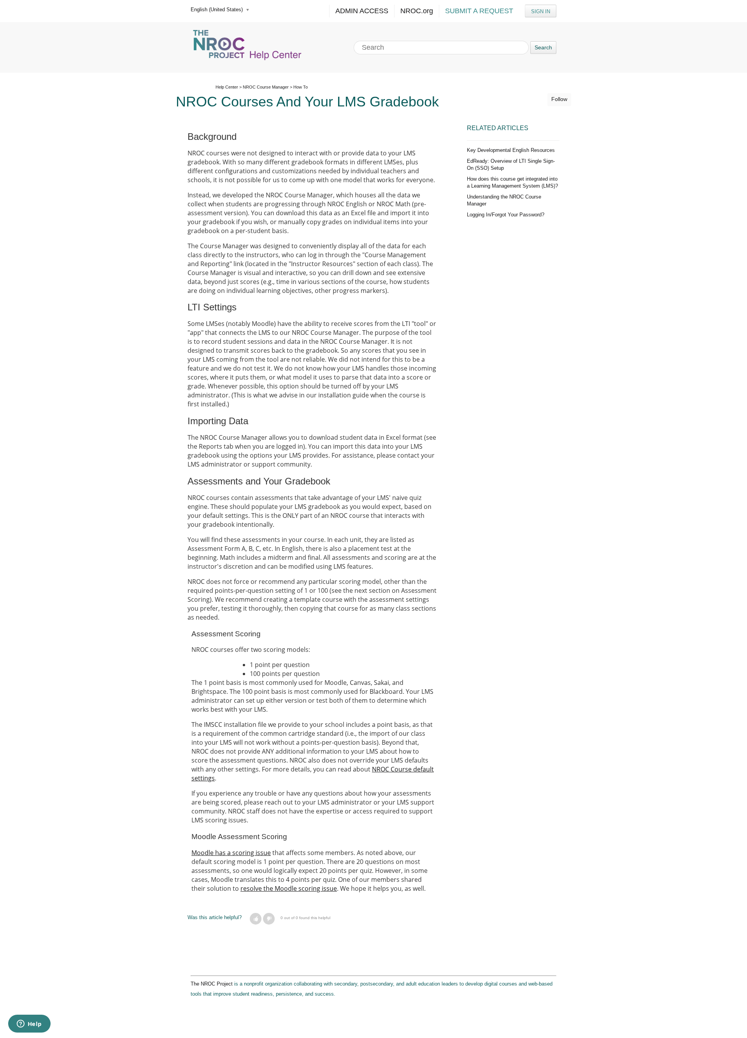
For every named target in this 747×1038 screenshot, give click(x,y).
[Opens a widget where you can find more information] (29, 1024)
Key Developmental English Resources (511, 150)
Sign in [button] (540, 11)
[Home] (248, 47)
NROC (416, 11)
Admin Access (361, 11)
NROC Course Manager (266, 87)
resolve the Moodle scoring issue (288, 888)
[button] (255, 919)
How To (300, 87)
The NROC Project (212, 984)
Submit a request (479, 11)
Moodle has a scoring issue (231, 852)
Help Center (227, 87)
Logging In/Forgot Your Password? (505, 215)
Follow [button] (559, 99)
